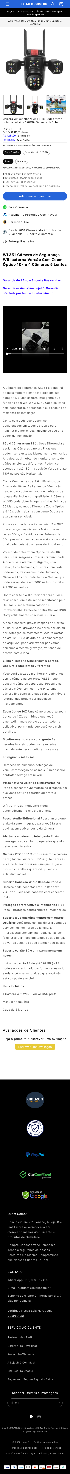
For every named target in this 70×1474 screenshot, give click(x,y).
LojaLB (25, 1442)
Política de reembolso (46, 1442)
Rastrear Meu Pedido (21, 1337)
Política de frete (17, 1453)
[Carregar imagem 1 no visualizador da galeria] (13, 104)
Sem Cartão (12, 152)
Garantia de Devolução (22, 1345)
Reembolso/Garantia (20, 1354)
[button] (7, 4)
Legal (33, 1453)
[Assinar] (58, 1402)
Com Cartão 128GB (36, 152)
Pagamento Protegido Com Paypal (32, 214)
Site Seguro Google (20, 1370)
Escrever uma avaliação (35, 1047)
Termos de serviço (51, 1448)
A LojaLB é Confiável (21, 1362)
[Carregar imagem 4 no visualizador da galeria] (35, 104)
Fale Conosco (18, 207)
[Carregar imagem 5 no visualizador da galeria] (56, 104)
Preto (8, 161)
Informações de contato (52, 1453)
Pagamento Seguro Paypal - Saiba (30, 1379)
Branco (21, 161)
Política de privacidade (25, 1448)
